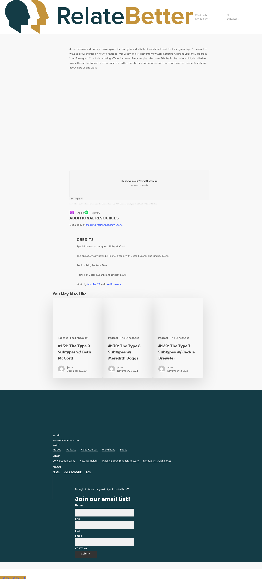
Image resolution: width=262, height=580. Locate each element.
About (56, 471)
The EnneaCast (79, 338)
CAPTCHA (81, 548)
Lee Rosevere (113, 284)
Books (123, 449)
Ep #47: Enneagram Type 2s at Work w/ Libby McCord (135, 204)
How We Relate (88, 460)
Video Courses (89, 449)
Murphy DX (93, 284)
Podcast (63, 338)
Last (77, 531)
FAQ (88, 471)
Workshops (108, 449)
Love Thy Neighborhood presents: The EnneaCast (90, 204)
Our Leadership (73, 471)
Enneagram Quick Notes (157, 460)
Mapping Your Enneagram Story (120, 460)
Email (78, 536)
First (77, 518)
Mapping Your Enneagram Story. (104, 224)
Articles (57, 449)
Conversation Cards (64, 460)
